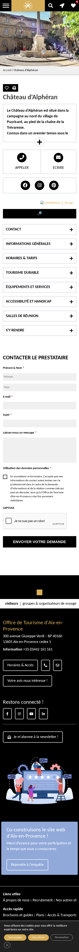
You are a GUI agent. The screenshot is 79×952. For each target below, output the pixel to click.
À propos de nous (16, 900)
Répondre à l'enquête (27, 865)
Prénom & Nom (13, 368)
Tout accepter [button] (15, 937)
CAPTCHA (8, 508)
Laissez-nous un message (19, 432)
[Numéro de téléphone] (45, 665)
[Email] (57, 665)
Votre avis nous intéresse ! (27, 681)
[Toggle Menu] (6, 6)
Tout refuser (38, 937)
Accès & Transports (62, 915)
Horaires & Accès (20, 665)
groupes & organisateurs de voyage (49, 604)
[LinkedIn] (43, 713)
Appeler (22, 168)
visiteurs (11, 604)
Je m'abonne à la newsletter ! (35, 737)
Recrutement (43, 900)
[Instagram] (19, 713)
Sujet (7, 414)
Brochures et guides (18, 915)
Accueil (7, 70)
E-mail (8, 396)
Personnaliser (62, 937)
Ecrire (58, 168)
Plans (40, 915)
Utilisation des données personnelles (27, 468)
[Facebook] (7, 713)
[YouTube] (31, 713)
